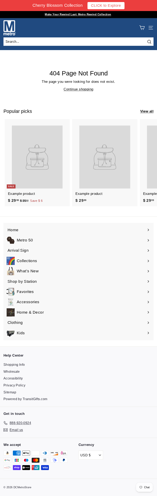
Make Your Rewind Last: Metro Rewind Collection (78, 14)
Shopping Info (14, 364)
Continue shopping (78, 89)
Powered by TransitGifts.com (25, 399)
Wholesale (11, 371)
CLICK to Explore (106, 5)
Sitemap (9, 392)
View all (147, 111)
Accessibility (13, 378)
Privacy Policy (14, 385)
